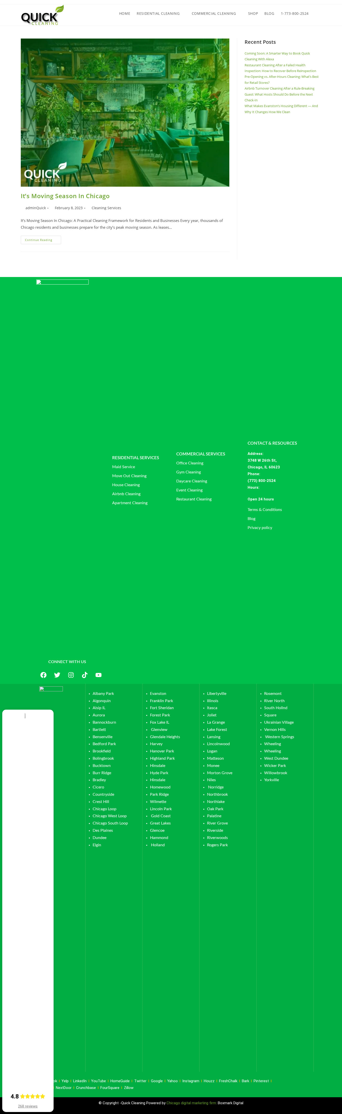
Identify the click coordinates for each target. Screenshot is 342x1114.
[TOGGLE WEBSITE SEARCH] (316, 13)
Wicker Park (275, 766)
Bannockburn (104, 722)
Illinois (212, 701)
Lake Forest (217, 730)
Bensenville (102, 737)
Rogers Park (217, 845)
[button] (280, 499)
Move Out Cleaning (129, 476)
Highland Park (162, 758)
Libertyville (216, 694)
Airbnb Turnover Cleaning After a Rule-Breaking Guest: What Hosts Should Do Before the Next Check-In (279, 94)
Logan (212, 751)
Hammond (159, 838)
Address (255, 453)
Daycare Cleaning (191, 481)
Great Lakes (160, 823)
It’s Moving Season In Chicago (65, 196)
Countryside (103, 794)
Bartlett (99, 730)
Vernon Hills (275, 730)
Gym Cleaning (188, 472)
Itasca (212, 708)
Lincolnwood (218, 744)
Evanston (158, 694)
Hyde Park (159, 773)
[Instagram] (71, 675)
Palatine (214, 816)
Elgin (97, 845)
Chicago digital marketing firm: (192, 1103)
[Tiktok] (84, 675)
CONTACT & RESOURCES (272, 443)
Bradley (99, 780)
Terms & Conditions (265, 510)
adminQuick (36, 207)
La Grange (216, 722)
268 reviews (28, 1106)
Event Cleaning (189, 490)
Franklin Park (161, 701)
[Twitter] (57, 675)
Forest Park (160, 715)
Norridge (216, 787)
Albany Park (103, 694)
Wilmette (158, 802)
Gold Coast (161, 816)
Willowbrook (275, 773)
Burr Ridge (102, 773)
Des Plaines (103, 830)
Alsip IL (99, 708)
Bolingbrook (103, 758)
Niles (211, 780)
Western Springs (279, 737)
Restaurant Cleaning (194, 499)
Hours (253, 487)
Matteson (215, 758)
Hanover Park (162, 751)
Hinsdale (157, 766)
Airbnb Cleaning (126, 494)
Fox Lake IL (159, 722)
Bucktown (102, 766)
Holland (158, 845)
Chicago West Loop (110, 816)
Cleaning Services (106, 207)
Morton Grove (219, 773)
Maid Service (123, 467)
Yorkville (271, 780)
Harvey (156, 744)
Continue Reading (43, 239)
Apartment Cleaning (129, 503)
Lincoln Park (161, 809)
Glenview (158, 730)
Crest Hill (101, 802)
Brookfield (102, 751)
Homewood (160, 787)
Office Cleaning (189, 463)
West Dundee (276, 758)
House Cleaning (126, 485)
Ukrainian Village (279, 722)
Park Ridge (159, 794)
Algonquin (102, 701)
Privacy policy (260, 528)
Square (270, 715)
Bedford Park (104, 744)
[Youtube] (98, 675)
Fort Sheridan (162, 708)
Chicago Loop (104, 809)
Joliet (212, 715)
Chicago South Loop (110, 823)
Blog (251, 519)
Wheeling (272, 744)
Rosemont (273, 694)
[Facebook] (43, 675)
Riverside (215, 830)
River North (274, 701)
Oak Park (215, 809)
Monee (213, 766)
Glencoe (157, 830)
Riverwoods (217, 838)
